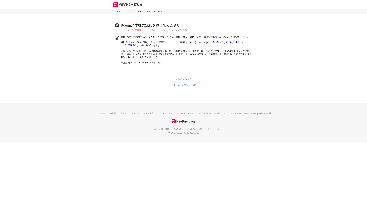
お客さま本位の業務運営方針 (243, 113)
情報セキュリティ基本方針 (143, 113)
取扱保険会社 (265, 113)
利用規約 (125, 113)
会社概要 (103, 113)
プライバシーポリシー (168, 113)
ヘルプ (117, 11)
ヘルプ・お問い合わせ (191, 113)
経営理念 (114, 113)
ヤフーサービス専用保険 (133, 11)
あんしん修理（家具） (155, 11)
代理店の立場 (221, 113)
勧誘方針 (208, 113)
